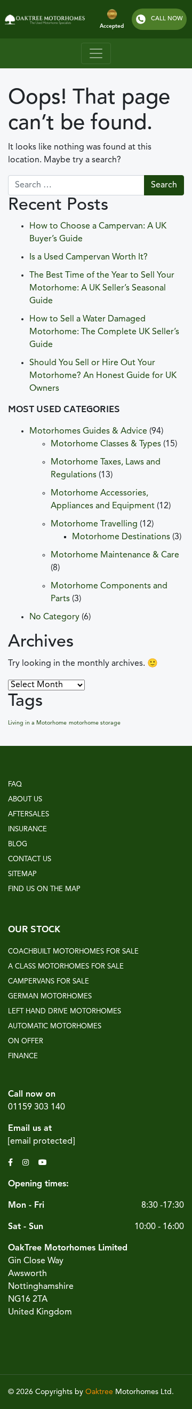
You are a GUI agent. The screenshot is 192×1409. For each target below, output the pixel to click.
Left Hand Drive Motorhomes (64, 1011)
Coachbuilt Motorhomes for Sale (73, 951)
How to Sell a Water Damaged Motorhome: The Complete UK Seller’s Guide (104, 332)
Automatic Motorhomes (54, 1026)
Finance (23, 1056)
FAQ (15, 784)
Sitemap (22, 874)
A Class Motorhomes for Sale (66, 966)
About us (25, 799)
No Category (54, 617)
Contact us (29, 859)
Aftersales (28, 814)
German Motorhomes (50, 996)
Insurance (27, 829)
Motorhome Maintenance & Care (115, 555)
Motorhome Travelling (94, 524)
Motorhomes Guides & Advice (88, 431)
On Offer (25, 1041)
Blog (17, 844)
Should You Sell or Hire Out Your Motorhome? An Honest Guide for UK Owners (103, 376)
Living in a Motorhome (37, 723)
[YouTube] (43, 1163)
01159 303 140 (36, 1107)
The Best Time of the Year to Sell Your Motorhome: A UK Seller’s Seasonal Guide (101, 288)
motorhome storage (95, 723)
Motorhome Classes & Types (106, 444)
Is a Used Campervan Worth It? (88, 257)
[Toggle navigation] (96, 53)
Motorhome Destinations (121, 537)
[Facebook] (11, 1163)
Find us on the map (44, 889)
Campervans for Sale (48, 981)
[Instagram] (26, 1163)
